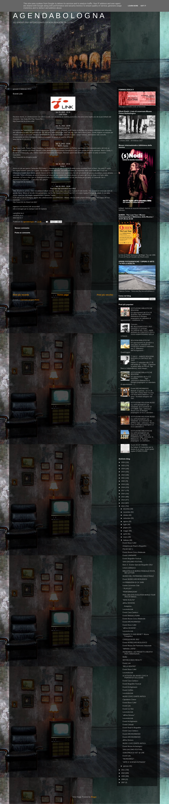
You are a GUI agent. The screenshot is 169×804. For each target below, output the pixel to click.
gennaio (126, 766)
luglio (125, 524)
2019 (123, 484)
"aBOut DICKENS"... (130, 628)
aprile (125, 534)
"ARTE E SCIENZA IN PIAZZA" (134, 762)
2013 (123, 503)
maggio (126, 531)
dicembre (126, 509)
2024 (123, 469)
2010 (123, 773)
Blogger (93, 797)
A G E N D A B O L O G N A (58, 15)
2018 (123, 487)
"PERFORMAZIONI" (130, 592)
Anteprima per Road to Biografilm (134, 546)
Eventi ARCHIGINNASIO (140, 388)
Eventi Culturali (128, 725)
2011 (123, 770)
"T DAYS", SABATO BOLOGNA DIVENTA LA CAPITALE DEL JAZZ (142, 358)
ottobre (126, 515)
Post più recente (21, 295)
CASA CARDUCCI (129, 568)
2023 (123, 472)
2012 (123, 506)
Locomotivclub (128, 609)
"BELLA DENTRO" (129, 666)
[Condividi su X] (56, 222)
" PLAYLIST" (127, 589)
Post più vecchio (105, 295)
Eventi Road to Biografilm (132, 728)
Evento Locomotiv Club (131, 585)
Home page (63, 295)
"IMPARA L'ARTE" (129, 649)
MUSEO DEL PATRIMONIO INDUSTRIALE (138, 576)
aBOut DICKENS (129, 603)
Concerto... (135, 324)
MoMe (125, 657)
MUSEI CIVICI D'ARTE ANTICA (134, 696)
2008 (123, 779)
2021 (123, 478)
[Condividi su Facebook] (58, 222)
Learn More (133, 6)
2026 (123, 462)
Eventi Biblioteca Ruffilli (131, 616)
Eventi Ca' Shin (128, 709)
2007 (123, 782)
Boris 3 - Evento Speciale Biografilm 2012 (138, 565)
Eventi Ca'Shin (128, 690)
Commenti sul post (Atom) (29, 300)
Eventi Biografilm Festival (132, 559)
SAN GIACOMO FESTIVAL (132, 562)
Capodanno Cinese (129, 699)
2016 (123, 494)
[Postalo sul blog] (53, 222)
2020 (123, 481)
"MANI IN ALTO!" (129, 600)
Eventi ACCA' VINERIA (139, 445)
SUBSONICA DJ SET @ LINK (133, 753)
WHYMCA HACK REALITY (132, 660)
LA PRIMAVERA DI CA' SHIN (133, 582)
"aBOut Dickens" (129, 715)
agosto (126, 521)
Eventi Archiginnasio (130, 687)
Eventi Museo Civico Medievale (134, 552)
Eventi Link (127, 663)
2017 (123, 490)
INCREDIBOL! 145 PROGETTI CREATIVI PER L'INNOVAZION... (138, 653)
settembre (127, 518)
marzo (125, 537)
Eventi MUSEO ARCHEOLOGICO (135, 579)
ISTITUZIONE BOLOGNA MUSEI (143, 403)
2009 (123, 776)
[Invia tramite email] (51, 222)
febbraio (126, 540)
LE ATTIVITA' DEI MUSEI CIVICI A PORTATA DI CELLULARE (135, 677)
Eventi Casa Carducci (130, 612)
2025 (123, 465)
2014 (123, 500)
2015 (123, 497)
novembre (127, 512)
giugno (125, 528)
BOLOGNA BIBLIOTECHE (140, 340)
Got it (143, 6)
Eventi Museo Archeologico (132, 746)
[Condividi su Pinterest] (61, 222)
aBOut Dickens (128, 740)
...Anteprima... (128, 606)
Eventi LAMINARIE (129, 555)
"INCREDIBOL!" (128, 759)
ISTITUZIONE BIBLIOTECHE (141, 431)
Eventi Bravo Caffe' (129, 543)
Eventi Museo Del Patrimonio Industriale (137, 646)
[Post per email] (47, 222)
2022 (123, 475)
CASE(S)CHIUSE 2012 (131, 639)
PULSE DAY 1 (128, 549)
